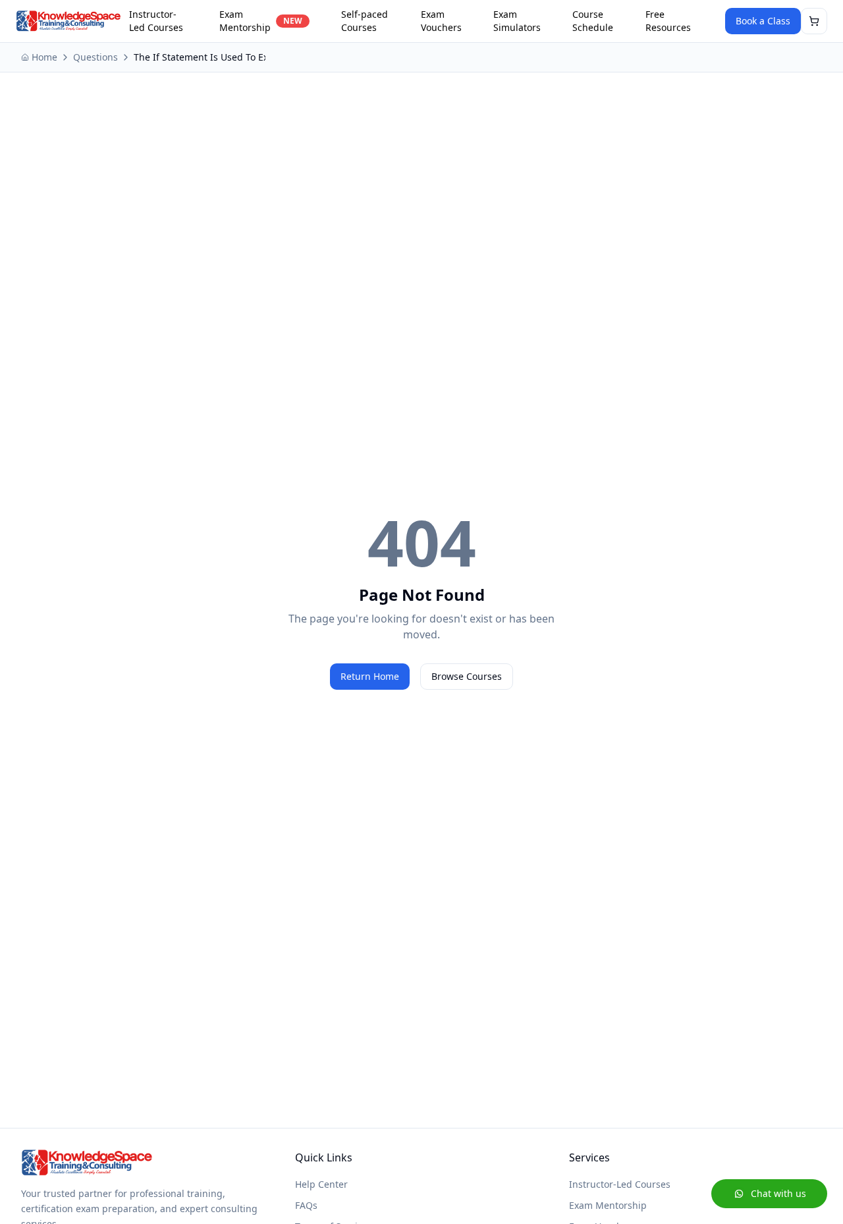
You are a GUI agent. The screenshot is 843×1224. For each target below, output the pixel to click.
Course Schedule (592, 21)
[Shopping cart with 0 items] (814, 21)
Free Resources (668, 21)
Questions (95, 57)
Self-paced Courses (364, 21)
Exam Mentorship (260, 21)
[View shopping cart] (814, 21)
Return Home (369, 676)
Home (44, 57)
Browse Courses (466, 676)
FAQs (306, 1205)
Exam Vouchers (441, 21)
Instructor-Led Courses (156, 21)
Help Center (321, 1184)
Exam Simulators (517, 21)
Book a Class (763, 20)
